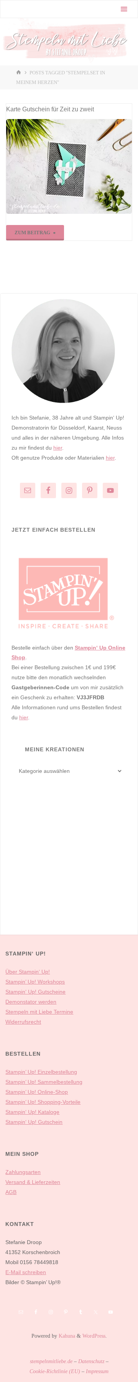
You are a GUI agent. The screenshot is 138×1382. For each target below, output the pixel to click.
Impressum (97, 1371)
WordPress (93, 1336)
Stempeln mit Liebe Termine (39, 1012)
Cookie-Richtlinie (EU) (55, 1371)
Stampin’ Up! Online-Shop (36, 1092)
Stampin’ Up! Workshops (35, 982)
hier (57, 448)
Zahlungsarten (23, 1172)
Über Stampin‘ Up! (27, 972)
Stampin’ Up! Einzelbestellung (41, 1072)
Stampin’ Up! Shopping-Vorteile (42, 1102)
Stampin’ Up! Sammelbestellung (43, 1082)
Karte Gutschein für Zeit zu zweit (50, 109)
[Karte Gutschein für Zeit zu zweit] (69, 166)
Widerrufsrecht (23, 1022)
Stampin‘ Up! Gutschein (33, 1122)
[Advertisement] (69, 867)
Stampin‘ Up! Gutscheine (35, 992)
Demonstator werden (30, 1002)
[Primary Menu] (124, 9)
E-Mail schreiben (25, 1272)
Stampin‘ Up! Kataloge (32, 1112)
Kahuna (66, 1336)
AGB (10, 1192)
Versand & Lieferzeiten (32, 1182)
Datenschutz (91, 1361)
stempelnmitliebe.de (51, 1361)
